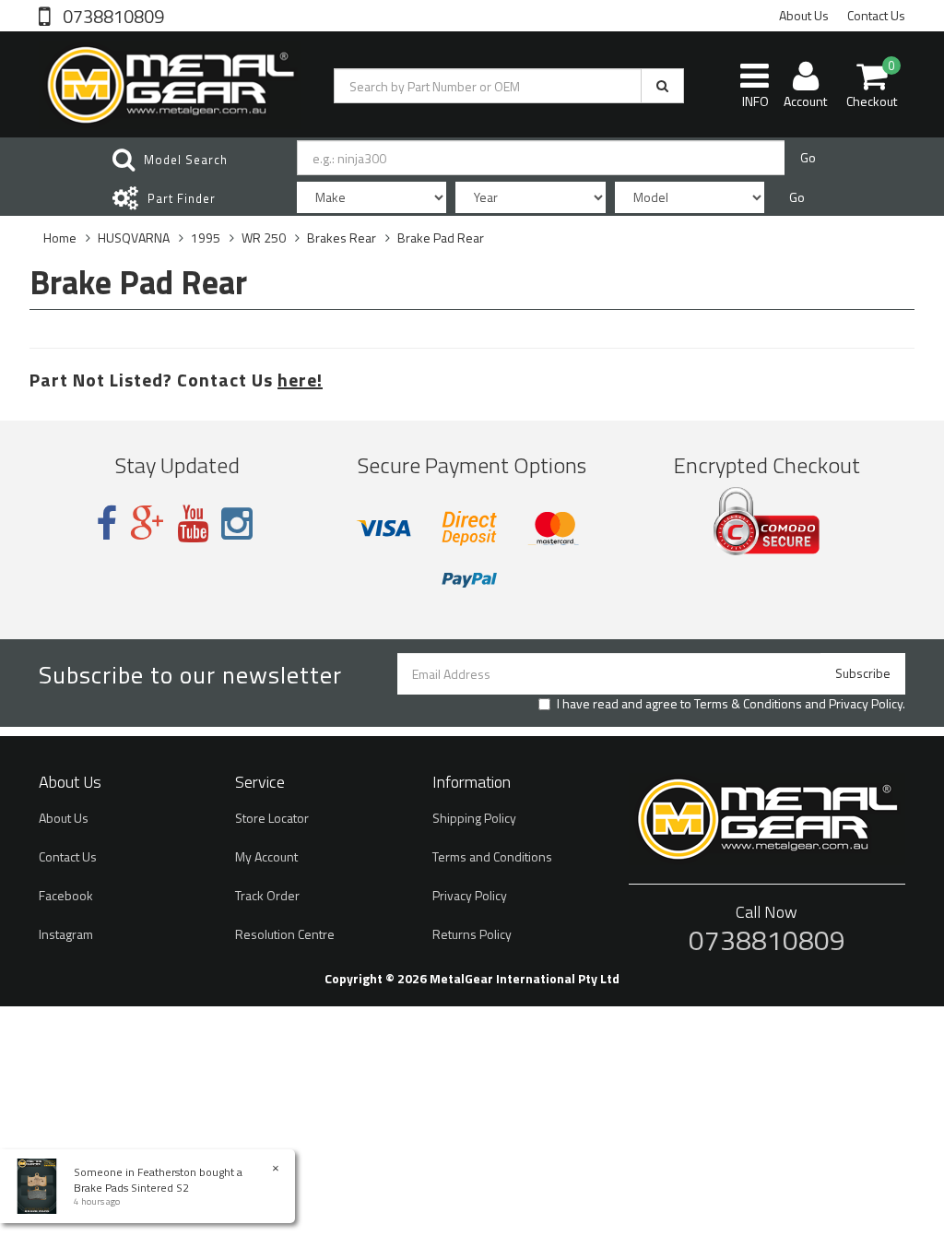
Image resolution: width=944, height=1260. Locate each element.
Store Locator (272, 817)
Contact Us (876, 15)
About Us (804, 15)
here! (300, 379)
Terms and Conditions (492, 856)
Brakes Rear (341, 237)
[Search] (662, 85)
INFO (755, 101)
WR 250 (264, 237)
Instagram (66, 934)
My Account (266, 856)
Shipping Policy (474, 817)
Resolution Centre (285, 934)
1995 (205, 237)
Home (60, 237)
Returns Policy (472, 934)
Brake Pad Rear (440, 237)
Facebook (66, 895)
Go (808, 157)
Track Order (267, 895)
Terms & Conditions (748, 703)
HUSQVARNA (134, 237)
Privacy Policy (866, 703)
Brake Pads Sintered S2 (131, 1187)
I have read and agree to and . (731, 704)
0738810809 (111, 15)
